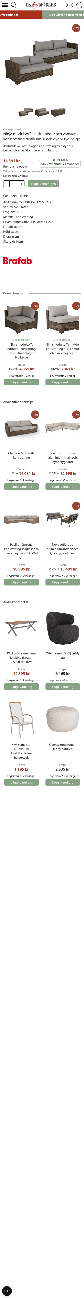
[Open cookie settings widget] (7, 1291)
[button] (5, 5)
